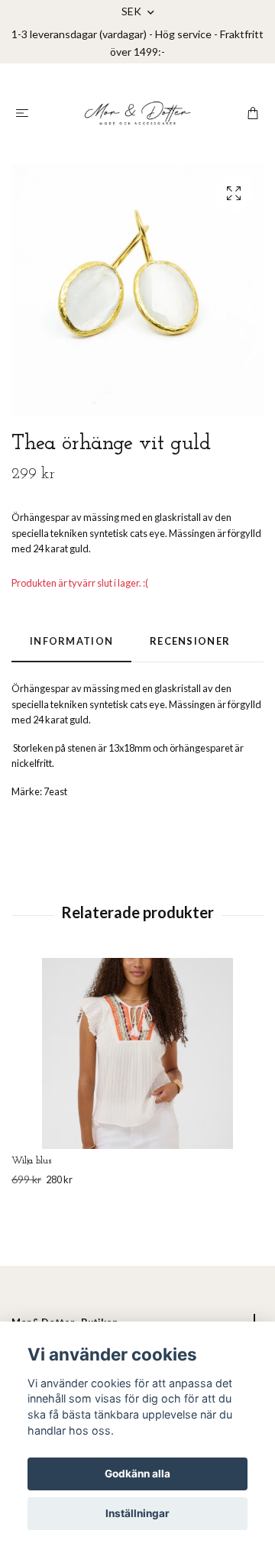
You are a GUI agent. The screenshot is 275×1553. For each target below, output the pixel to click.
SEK (132, 11)
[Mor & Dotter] (137, 113)
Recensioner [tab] (190, 641)
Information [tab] (71, 641)
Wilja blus (31, 1161)
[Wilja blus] (137, 1053)
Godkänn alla (137, 1473)
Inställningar (137, 1513)
